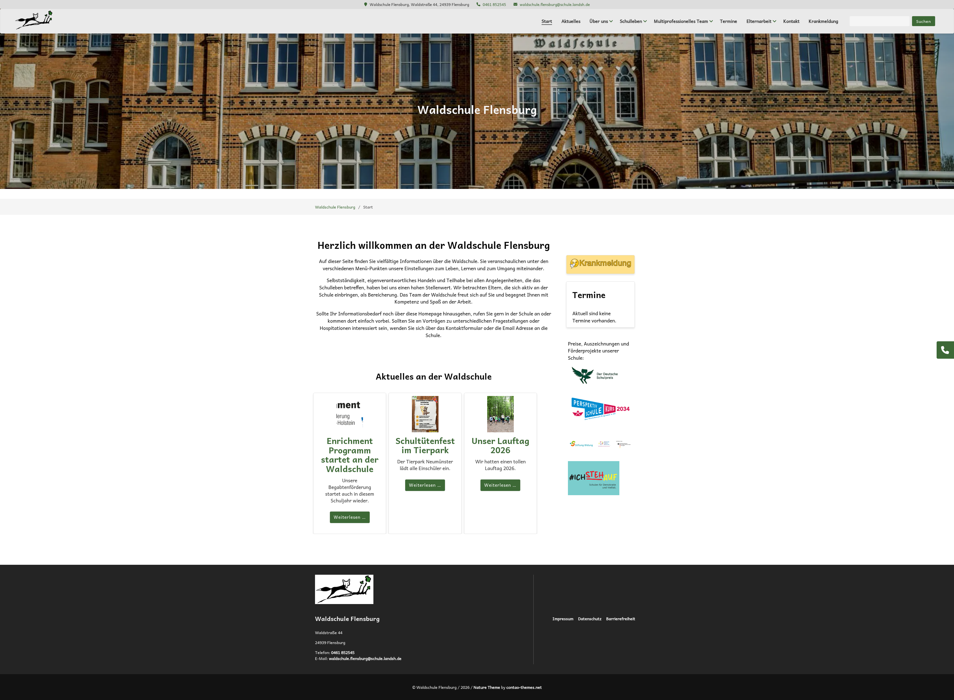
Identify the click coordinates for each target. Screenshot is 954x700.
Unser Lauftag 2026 (500, 445)
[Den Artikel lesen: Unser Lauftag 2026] (500, 428)
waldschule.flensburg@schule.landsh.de (555, 4)
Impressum (563, 618)
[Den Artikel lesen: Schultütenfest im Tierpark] (425, 428)
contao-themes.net (524, 687)
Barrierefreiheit (620, 618)
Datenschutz (589, 618)
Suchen (923, 21)
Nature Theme (487, 687)
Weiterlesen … (350, 517)
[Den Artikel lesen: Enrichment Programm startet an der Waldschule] (349, 428)
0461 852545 (494, 4)
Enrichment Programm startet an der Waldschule (349, 454)
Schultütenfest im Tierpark (425, 445)
